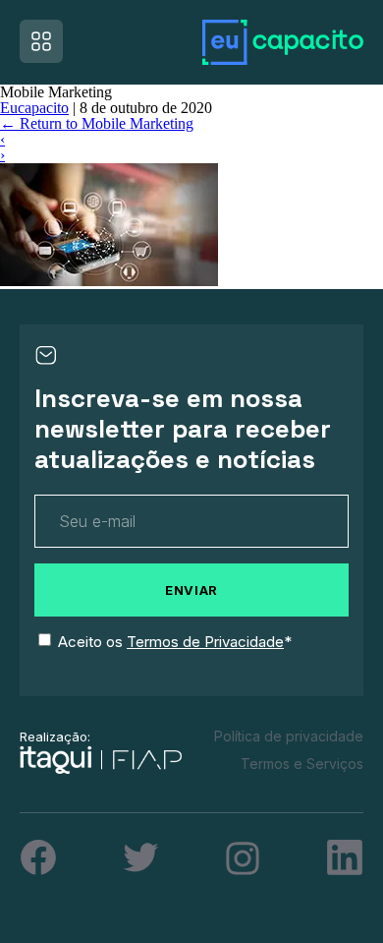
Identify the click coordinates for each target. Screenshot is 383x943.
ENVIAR (191, 590)
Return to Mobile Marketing (96, 123)
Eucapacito (34, 107)
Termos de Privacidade (205, 641)
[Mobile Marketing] (109, 280)
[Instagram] (242, 858)
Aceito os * (175, 641)
